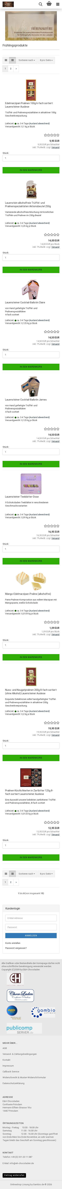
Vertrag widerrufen (14, 1175)
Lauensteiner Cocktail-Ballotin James (26, 399)
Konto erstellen (12, 943)
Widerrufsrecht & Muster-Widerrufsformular (24, 1077)
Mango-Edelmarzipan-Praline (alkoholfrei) (28, 594)
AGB (5, 1048)
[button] (6, 60)
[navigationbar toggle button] (57, 4)
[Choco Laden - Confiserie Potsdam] (7, 4)
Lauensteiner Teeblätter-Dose (22, 496)
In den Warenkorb (31, 170)
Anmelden (31, 935)
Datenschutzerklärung (13, 1083)
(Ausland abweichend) (39, 123)
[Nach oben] (52, 1184)
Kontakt (6, 1060)
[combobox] (26, 60)
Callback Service (11, 1071)
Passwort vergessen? (16, 948)
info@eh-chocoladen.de (22, 1163)
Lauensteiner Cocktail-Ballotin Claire (25, 302)
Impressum (8, 1065)
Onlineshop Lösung (20, 1184)
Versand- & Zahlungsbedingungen (20, 1054)
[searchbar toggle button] (40, 4)
